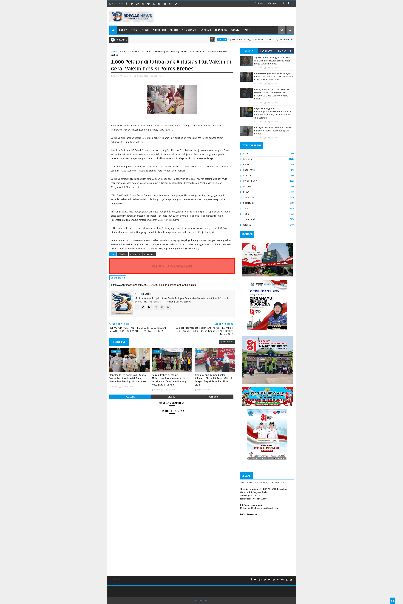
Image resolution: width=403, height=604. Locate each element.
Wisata (235, 30)
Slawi (145, 30)
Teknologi (221, 30)
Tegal (134, 30)
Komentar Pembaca (284, 51)
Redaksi (287, 3)
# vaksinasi (149, 254)
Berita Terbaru (249, 51)
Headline (134, 51)
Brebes (123, 30)
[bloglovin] (148, 3)
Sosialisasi (189, 30)
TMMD (247, 30)
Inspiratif (249, 170)
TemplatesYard (201, 600)
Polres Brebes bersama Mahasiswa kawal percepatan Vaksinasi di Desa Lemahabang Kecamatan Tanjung (169, 380)
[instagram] (170, 3)
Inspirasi (205, 30)
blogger (130, 396)
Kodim (247, 175)
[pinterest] (142, 3)
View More (228, 341)
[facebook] (126, 3)
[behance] (164, 3)
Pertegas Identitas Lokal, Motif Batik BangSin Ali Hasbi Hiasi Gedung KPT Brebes (272, 130)
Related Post (119, 341)
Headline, (148, 75)
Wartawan (273, 3)
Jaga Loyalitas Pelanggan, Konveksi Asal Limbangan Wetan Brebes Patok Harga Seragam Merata (260, 39)
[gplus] (137, 3)
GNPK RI (248, 164)
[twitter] (131, 3)
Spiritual (248, 203)
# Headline (135, 254)
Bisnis (247, 153)
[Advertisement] (267, 544)
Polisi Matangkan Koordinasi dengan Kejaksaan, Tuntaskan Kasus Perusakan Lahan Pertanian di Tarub (274, 76)
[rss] (159, 3)
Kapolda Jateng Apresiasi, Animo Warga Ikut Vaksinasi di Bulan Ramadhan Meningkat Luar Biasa (128, 378)
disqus (171, 396)
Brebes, (140, 75)
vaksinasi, (159, 75)
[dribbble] (153, 3)
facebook (212, 396)
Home (114, 51)
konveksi (205, 39)
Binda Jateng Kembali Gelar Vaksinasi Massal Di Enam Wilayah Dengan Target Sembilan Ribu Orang (214, 380)
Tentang (259, 3)
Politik (174, 30)
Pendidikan (159, 30)
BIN (198, 352)
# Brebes (122, 254)
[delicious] (175, 3)
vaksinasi (146, 51)
